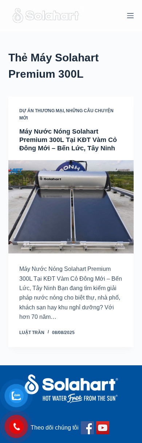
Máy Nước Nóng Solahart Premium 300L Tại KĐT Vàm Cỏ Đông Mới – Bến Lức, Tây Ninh (68, 140)
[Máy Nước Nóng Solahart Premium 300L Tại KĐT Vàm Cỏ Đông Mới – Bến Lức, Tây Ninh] (70, 206)
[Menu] (130, 15)
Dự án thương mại (41, 110)
